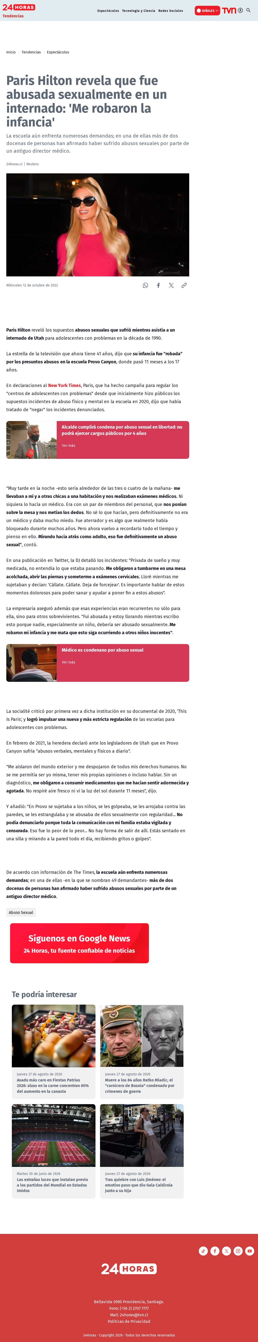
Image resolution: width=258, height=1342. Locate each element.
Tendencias (31, 52)
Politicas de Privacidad (129, 1321)
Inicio (11, 52)
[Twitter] (171, 285)
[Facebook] (158, 285)
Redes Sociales (170, 10)
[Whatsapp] (145, 285)
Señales (208, 10)
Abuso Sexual (21, 912)
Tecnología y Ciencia (138, 10)
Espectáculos (108, 10)
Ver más (68, 445)
